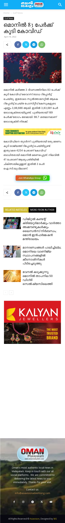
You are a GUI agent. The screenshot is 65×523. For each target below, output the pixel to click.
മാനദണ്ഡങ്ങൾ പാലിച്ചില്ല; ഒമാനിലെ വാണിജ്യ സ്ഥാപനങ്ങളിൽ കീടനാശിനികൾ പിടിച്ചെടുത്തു (42, 255)
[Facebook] (17, 44)
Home (6, 12)
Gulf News (18, 12)
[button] (60, 4)
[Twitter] (25, 44)
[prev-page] (5, 292)
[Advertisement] (32, 394)
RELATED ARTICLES (16, 209)
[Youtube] (50, 502)
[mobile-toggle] (5, 4)
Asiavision (35, 518)
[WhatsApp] (41, 44)
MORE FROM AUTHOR (42, 209)
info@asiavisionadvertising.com (32, 493)
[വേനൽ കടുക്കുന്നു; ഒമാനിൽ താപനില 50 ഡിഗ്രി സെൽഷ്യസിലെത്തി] (12, 276)
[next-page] (11, 292)
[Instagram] (23, 502)
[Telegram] (33, 44)
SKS (55, 518)
